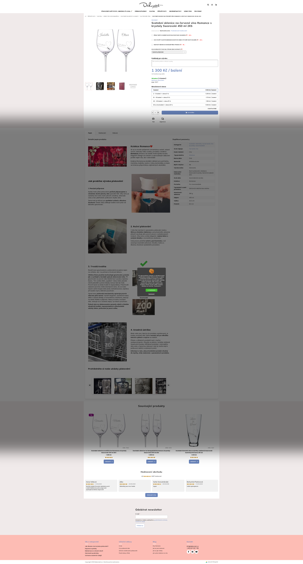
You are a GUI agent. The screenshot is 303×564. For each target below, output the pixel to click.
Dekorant (155, 20)
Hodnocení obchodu (151, 472)
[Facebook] (188, 552)
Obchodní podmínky (92, 553)
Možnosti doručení (158, 80)
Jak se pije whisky (158, 550)
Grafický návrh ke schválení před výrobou (169, 44)
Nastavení (151, 294)
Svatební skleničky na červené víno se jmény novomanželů (201, 145)
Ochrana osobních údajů (93, 555)
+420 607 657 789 (193, 548)
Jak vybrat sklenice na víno (160, 553)
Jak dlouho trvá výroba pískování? (96, 546)
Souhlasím (152, 290)
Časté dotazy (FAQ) (124, 553)
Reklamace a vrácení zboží (94, 551)
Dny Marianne (157, 545)
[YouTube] (196, 552)
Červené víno (193, 149)
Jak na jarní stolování (158, 548)
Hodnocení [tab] (102, 133)
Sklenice (192, 155)
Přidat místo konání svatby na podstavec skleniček (173, 35)
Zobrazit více (151, 495)
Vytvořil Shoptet (213, 562)
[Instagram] (192, 552)
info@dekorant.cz (193, 546)
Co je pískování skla (124, 548)
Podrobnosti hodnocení (179, 31)
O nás (120, 545)
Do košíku (191, 112)
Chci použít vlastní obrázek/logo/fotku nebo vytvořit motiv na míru (178, 40)
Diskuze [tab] (115, 133)
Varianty (108, 461)
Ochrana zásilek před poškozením (128, 550)
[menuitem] (117, 11)
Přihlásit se (140, 525)
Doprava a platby (91, 549)
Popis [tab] (90, 133)
